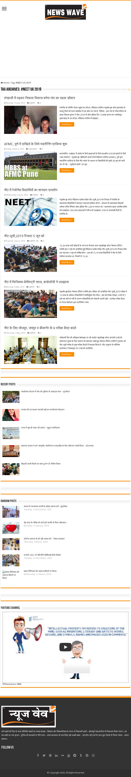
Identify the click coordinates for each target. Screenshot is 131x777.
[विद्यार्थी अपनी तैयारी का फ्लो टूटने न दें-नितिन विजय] (10, 469)
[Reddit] (74, 755)
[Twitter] (44, 755)
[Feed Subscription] (129, 89)
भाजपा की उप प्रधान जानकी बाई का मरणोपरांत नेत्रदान (42, 409)
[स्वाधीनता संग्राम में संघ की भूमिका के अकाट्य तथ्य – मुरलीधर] (10, 397)
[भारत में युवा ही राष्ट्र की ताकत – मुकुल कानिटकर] (10, 433)
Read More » (67, 124)
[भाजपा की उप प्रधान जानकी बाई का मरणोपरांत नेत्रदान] (10, 415)
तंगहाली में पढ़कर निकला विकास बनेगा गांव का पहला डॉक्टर (39, 98)
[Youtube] (68, 755)
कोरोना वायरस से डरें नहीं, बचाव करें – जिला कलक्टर (44, 538)
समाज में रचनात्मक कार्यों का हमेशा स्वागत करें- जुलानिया (45, 506)
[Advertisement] (65, 53)
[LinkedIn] (56, 755)
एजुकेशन (32, 103)
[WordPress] (87, 755)
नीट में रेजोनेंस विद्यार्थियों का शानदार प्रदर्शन (30, 190)
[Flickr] (62, 755)
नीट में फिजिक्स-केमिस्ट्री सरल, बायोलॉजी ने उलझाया (36, 282)
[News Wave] (65, 12)
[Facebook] (38, 755)
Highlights (32, 149)
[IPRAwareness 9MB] (65, 647)
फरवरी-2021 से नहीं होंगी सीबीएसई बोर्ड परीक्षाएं (42, 555)
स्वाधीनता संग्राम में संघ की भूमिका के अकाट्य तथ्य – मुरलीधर (45, 391)
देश (37, 241)
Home (6, 82)
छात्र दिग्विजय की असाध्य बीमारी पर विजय (40, 571)
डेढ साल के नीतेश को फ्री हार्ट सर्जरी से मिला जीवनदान (45, 522)
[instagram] (93, 755)
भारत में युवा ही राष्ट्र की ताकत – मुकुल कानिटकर (40, 427)
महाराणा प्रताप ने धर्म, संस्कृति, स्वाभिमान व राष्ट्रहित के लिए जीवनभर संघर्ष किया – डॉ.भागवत (57, 445)
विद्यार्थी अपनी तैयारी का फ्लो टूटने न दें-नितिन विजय (40, 464)
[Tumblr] (81, 755)
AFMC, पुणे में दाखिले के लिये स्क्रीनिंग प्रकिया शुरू (35, 144)
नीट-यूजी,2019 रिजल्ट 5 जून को (24, 236)
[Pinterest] (50, 755)
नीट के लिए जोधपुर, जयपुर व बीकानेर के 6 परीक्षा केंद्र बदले (40, 328)
